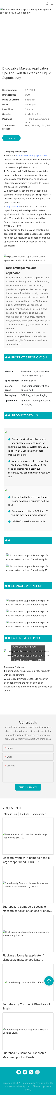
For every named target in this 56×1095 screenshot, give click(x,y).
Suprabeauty (13, 206)
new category (40, 814)
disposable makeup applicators (31, 155)
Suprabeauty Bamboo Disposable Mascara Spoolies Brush (24, 1055)
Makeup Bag (10, 814)
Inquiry (11, 138)
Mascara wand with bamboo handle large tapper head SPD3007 (26, 860)
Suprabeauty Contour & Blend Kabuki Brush (26, 1006)
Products (24, 814)
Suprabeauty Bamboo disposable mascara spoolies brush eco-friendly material (26, 909)
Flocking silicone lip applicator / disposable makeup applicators (23, 957)
